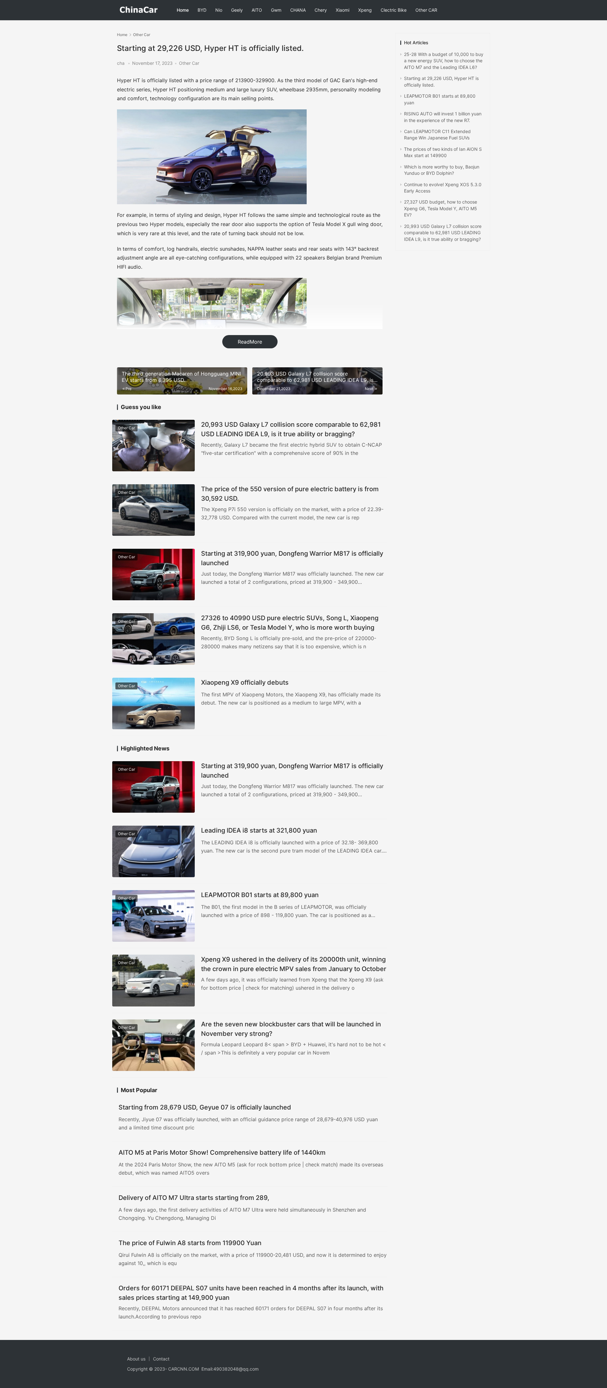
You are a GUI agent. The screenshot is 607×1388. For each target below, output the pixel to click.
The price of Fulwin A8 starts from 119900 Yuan (190, 1243)
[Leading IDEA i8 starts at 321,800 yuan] (153, 851)
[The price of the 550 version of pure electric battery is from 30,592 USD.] (153, 510)
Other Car (189, 63)
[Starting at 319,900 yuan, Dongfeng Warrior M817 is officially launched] (153, 574)
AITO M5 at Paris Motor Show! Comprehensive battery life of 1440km (222, 1152)
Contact (161, 1358)
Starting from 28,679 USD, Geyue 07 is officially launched (205, 1107)
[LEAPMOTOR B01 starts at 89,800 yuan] (153, 916)
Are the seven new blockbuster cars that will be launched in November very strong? (291, 1028)
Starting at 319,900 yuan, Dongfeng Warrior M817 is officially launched (292, 558)
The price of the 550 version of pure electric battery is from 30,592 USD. (290, 493)
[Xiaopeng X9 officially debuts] (153, 703)
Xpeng (365, 10)
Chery (321, 10)
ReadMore (250, 342)
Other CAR (426, 10)
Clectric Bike (394, 10)
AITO (257, 10)
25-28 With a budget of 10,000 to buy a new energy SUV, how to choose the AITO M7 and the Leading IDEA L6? (443, 61)
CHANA (298, 10)
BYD (202, 10)
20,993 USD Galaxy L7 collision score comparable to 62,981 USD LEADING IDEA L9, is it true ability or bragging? (291, 429)
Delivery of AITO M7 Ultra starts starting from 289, (194, 1198)
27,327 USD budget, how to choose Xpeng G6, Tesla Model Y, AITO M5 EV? (440, 208)
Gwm (276, 10)
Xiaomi (342, 10)
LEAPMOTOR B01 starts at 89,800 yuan (260, 895)
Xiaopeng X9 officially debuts (245, 682)
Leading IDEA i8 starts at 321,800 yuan (259, 830)
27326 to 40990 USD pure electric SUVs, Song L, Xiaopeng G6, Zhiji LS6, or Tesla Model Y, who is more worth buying (289, 622)
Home (183, 10)
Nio (218, 10)
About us (136, 1358)
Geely (237, 10)
